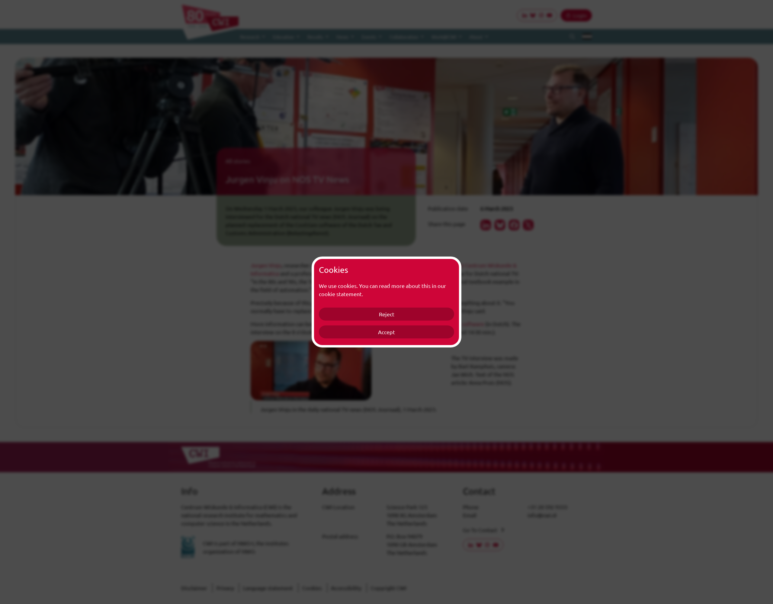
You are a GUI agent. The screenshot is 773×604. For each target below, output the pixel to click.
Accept (386, 332)
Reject (386, 314)
